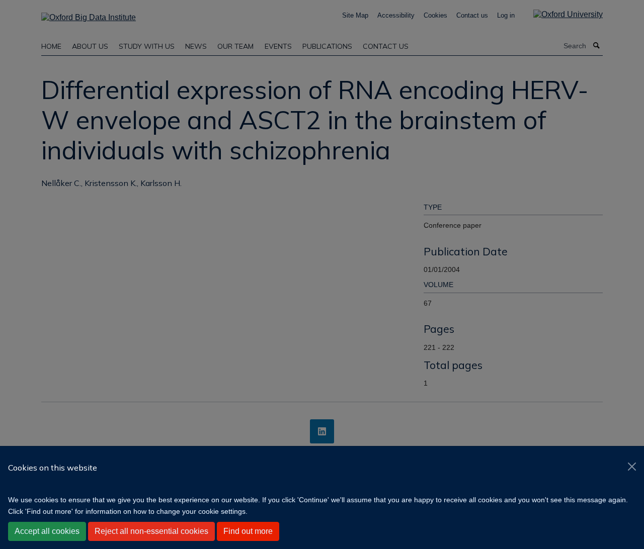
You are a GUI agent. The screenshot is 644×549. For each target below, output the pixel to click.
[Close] (632, 467)
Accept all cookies (47, 531)
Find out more (248, 531)
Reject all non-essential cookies (151, 531)
